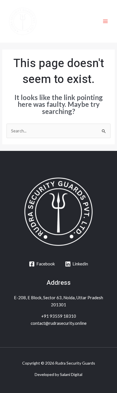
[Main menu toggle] (105, 21)
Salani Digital (71, 374)
